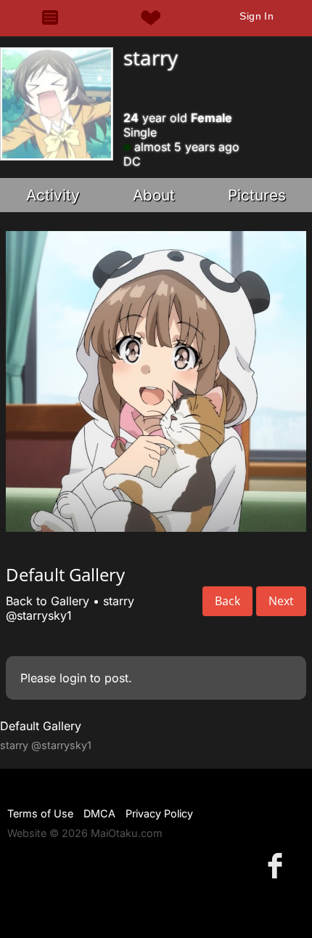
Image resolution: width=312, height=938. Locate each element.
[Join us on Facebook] (278, 865)
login (72, 678)
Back (227, 601)
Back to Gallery (47, 601)
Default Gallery (40, 726)
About (154, 195)
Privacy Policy (159, 813)
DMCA (99, 813)
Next (281, 601)
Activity (53, 195)
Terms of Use (40, 813)
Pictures (257, 195)
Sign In (256, 16)
